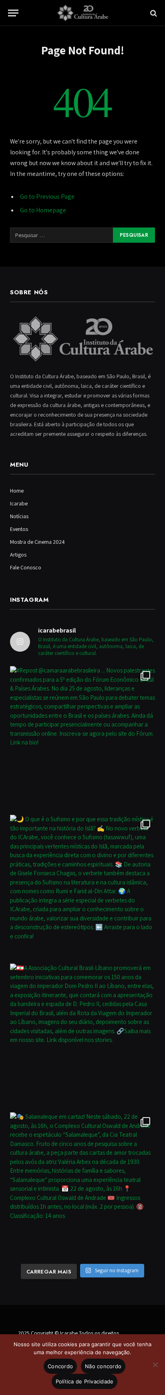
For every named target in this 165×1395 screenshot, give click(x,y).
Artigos (18, 554)
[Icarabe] (82, 13)
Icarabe (19, 503)
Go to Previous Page (47, 196)
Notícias (19, 516)
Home (17, 490)
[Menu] (13, 13)
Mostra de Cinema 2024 (37, 541)
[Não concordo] (155, 1365)
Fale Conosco (25, 567)
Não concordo (103, 1366)
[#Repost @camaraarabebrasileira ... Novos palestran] (82, 738)
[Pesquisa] (153, 13)
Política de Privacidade (85, 1381)
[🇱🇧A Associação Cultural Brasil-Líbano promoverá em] (82, 1036)
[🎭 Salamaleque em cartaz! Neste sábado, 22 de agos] (82, 1184)
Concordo (60, 1366)
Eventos (19, 529)
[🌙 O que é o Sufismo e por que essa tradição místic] (82, 887)
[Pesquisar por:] (62, 235)
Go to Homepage (43, 210)
